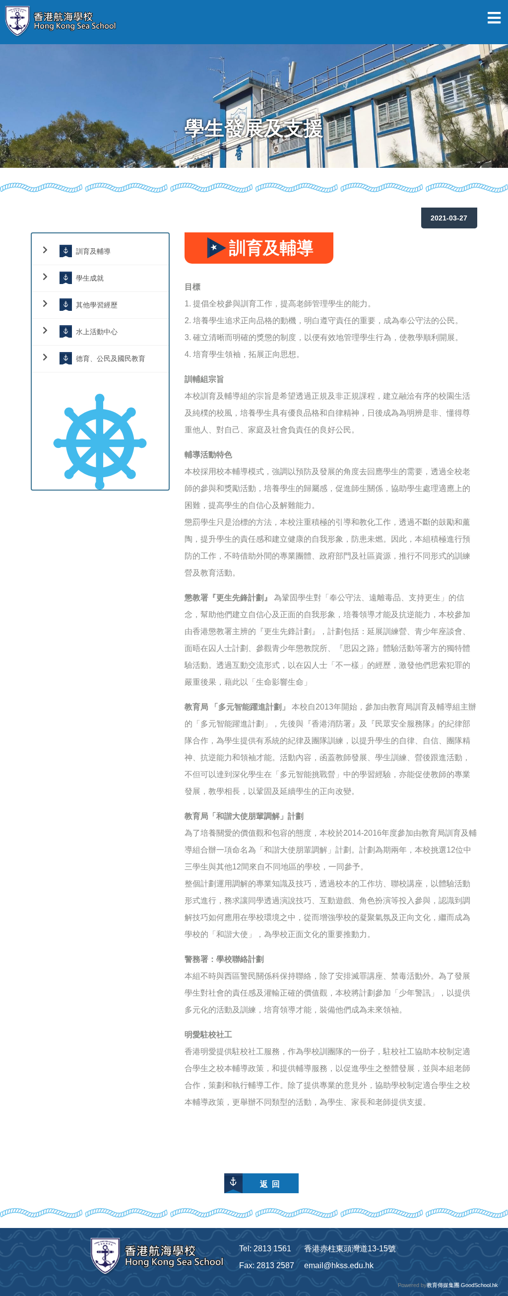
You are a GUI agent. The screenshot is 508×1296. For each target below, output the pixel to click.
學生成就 (90, 278)
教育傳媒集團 (443, 1285)
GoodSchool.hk (479, 1285)
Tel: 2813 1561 (265, 1248)
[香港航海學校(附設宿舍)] (64, 22)
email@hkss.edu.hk (339, 1265)
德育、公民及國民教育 (110, 358)
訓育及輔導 (93, 251)
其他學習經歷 (97, 304)
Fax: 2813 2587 (266, 1265)
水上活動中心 (97, 331)
